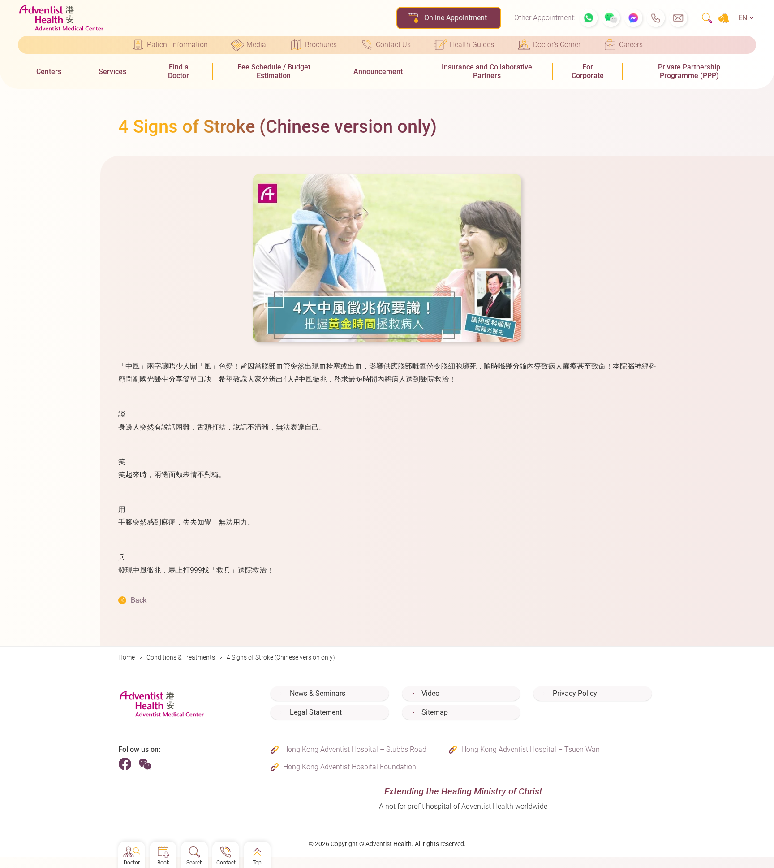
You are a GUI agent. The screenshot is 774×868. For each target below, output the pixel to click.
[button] (589, 18)
